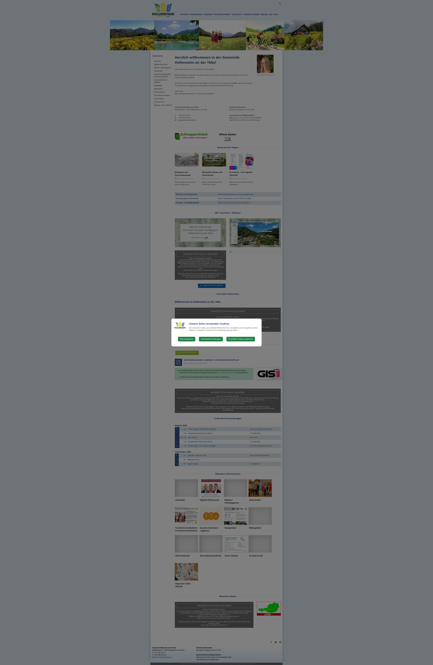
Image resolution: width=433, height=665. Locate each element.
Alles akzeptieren (186, 339)
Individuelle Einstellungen (211, 339)
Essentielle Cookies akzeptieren (240, 339)
